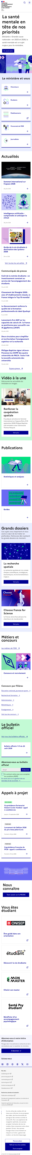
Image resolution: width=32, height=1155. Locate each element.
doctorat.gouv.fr (5, 1082)
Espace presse (14, 368)
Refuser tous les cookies (18, 1145)
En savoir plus (8, 51)
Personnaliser (17, 1141)
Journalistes (15, 139)
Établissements (16, 113)
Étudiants (14, 100)
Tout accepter (17, 1148)
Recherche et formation (9, 695)
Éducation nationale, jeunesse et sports (14, 691)
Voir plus (16, 433)
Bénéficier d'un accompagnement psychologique (11, 1019)
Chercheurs (15, 87)
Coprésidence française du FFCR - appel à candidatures (15, 848)
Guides (7, 509)
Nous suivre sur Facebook (12, 1064)
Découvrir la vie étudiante (15, 963)
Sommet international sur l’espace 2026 (15, 182)
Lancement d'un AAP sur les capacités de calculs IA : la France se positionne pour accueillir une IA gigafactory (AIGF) (15, 324)
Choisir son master (12, 990)
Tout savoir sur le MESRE (16, 894)
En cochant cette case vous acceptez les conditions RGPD (17, 777)
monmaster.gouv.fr (6, 1079)
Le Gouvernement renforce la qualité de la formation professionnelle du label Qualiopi (15, 309)
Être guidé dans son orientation (12, 934)
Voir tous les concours (9, 714)
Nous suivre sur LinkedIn (2, 1064)
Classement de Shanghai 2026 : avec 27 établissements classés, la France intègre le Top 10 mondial (15, 295)
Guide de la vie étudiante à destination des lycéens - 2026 (15, 249)
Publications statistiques (7, 1095)
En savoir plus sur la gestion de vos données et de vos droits (13, 779)
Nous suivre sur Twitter (22, 1064)
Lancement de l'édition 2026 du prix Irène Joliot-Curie (15, 828)
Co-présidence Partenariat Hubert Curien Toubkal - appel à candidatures (16, 807)
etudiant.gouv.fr (5, 1074)
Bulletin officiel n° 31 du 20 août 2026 (14, 747)
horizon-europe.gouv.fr (7, 1085)
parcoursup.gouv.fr (6, 1076)
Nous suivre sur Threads (17, 1064)
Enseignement (6, 709)
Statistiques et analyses (14, 476)
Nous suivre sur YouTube (27, 1064)
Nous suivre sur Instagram (7, 1064)
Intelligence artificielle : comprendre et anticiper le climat (15, 215)
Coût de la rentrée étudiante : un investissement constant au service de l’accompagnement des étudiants (16, 280)
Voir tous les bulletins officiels (13, 736)
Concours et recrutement (15, 673)
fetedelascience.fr (6, 1088)
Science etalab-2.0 (13, 1154)
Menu (29, 2)
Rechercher (24, 2)
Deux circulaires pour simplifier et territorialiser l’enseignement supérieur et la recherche (15, 339)
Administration (6, 700)
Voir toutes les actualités (15, 263)
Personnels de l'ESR (17, 126)
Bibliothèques (6, 705)
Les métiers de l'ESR (9, 648)
